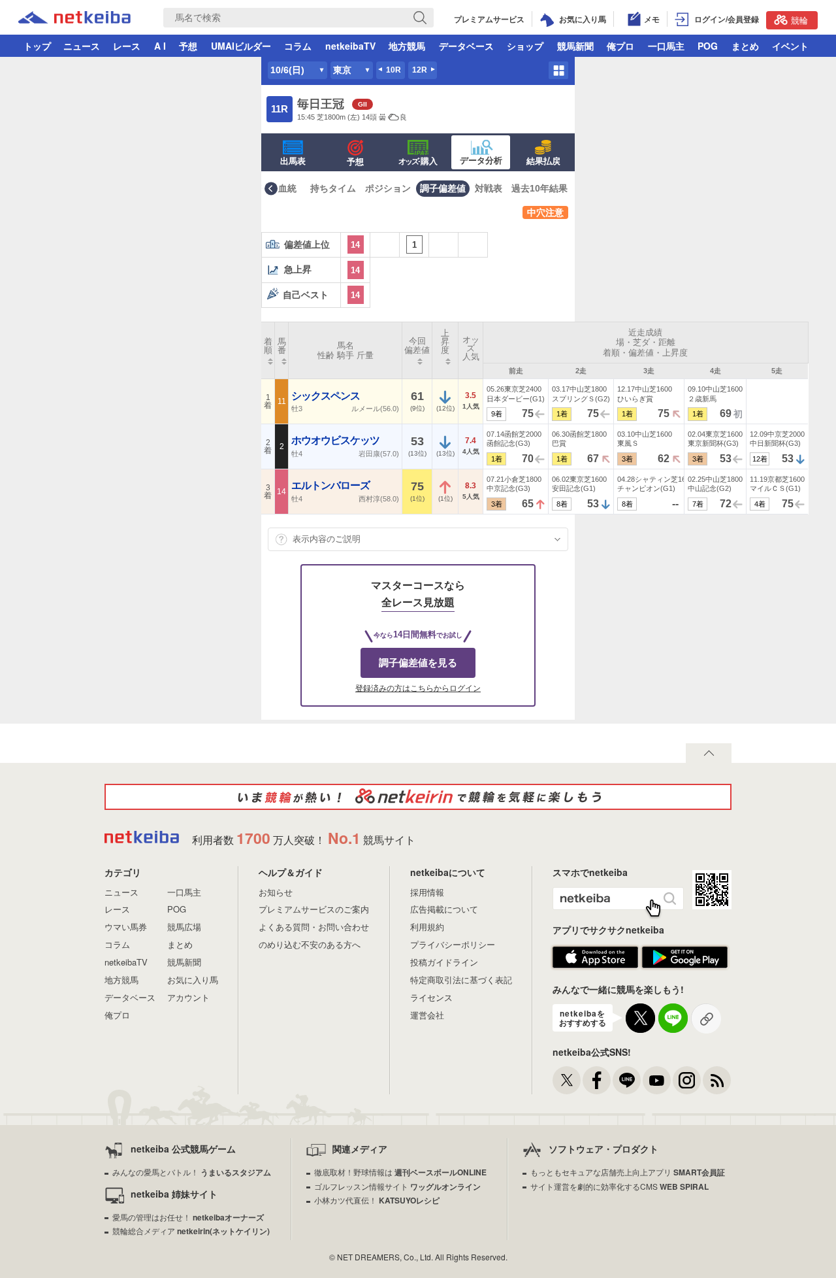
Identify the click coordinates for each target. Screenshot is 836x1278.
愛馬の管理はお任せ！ (188, 1216)
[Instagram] (687, 1080)
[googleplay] (684, 965)
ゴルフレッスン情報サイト (397, 1186)
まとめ (745, 45)
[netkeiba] (141, 838)
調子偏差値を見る (418, 662)
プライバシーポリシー (452, 944)
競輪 (799, 20)
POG (708, 45)
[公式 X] (567, 1080)
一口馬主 (666, 45)
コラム (298, 45)
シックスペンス (326, 395)
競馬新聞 (575, 45)
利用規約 (427, 926)
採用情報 (427, 892)
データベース (466, 45)
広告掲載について (444, 909)
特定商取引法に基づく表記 (461, 979)
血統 (287, 188)
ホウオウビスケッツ (336, 440)
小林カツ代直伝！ (377, 1199)
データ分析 (481, 160)
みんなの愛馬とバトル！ (191, 1171)
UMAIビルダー (241, 45)
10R (393, 70)
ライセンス (431, 997)
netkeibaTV (350, 45)
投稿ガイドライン (444, 962)
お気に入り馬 (192, 979)
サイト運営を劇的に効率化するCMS (619, 1186)
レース (126, 45)
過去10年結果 (539, 188)
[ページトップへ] (709, 753)
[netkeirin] (418, 797)
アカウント (188, 997)
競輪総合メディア (191, 1230)
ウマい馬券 (125, 926)
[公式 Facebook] (597, 1080)
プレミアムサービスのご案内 (314, 909)
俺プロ (620, 45)
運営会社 (427, 1015)
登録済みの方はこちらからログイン (418, 688)
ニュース (81, 45)
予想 (188, 45)
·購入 (418, 161)
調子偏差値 (443, 188)
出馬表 (293, 161)
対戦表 (488, 188)
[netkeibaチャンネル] (657, 1080)
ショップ (525, 45)
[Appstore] (595, 965)
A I (160, 45)
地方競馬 (407, 45)
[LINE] (627, 1080)
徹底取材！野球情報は (400, 1171)
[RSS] (717, 1080)
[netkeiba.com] (74, 18)
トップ (37, 45)
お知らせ (276, 892)
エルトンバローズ (331, 485)
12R (419, 70)
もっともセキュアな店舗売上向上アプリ (627, 1171)
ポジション (388, 188)
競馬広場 (184, 926)
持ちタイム (333, 188)
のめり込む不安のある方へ (310, 944)
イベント (790, 45)
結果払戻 (543, 161)
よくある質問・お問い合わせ (314, 926)
